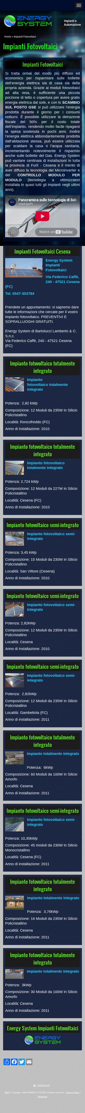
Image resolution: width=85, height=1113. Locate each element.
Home (7, 36)
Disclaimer (42, 1096)
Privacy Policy (72, 1092)
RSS (7, 1092)
